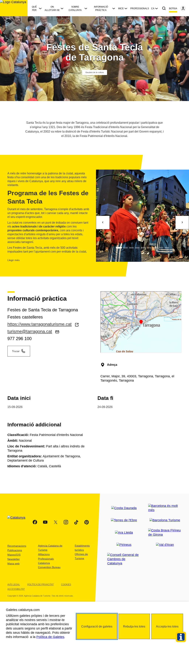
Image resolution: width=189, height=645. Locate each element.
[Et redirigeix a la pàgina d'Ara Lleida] (124, 533)
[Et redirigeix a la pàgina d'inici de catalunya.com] (18, 522)
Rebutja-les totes (134, 626)
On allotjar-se (52, 8)
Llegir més (13, 260)
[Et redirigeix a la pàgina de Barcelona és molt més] (165, 508)
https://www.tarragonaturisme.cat (39, 324)
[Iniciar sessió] (183, 8)
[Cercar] (164, 8)
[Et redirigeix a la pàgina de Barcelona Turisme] (165, 520)
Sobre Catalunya (75, 8)
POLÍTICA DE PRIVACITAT (40, 584)
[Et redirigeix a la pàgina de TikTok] (76, 522)
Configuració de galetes (96, 626)
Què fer (34, 8)
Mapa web (13, 563)
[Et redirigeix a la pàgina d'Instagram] (66, 522)
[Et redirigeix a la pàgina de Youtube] (45, 522)
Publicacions (14, 550)
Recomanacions (16, 545)
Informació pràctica (101, 8)
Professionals (139, 8)
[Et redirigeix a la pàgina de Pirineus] (123, 545)
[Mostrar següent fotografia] (182, 222)
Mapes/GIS (13, 554)
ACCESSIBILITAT (16, 589)
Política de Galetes (50, 637)
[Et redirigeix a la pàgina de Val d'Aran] (165, 545)
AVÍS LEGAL (13, 584)
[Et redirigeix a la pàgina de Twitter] (55, 522)
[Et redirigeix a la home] (14, 8)
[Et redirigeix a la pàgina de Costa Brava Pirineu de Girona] (165, 532)
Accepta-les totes (167, 626)
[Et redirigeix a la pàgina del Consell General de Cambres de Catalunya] (124, 559)
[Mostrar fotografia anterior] (103, 222)
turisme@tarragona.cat (29, 331)
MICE (121, 8)
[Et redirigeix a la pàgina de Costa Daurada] (124, 508)
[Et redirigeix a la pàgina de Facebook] (35, 522)
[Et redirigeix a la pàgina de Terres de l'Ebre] (124, 520)
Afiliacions (44, 554)
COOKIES (66, 584)
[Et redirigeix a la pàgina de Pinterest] (86, 522)
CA (152, 8)
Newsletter (13, 559)
